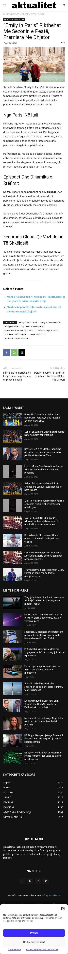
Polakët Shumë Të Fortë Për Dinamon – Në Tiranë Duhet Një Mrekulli (49, 376)
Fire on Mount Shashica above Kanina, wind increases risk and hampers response (44, 469)
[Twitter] (30, 881)
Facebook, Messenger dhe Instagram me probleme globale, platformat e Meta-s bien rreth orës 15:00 (43, 635)
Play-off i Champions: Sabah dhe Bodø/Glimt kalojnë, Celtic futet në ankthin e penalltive (42, 417)
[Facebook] (6, 352)
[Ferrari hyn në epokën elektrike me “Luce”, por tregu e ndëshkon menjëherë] (12, 671)
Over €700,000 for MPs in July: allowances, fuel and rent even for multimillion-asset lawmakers (42, 521)
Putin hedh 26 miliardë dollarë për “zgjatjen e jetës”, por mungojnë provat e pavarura (44, 652)
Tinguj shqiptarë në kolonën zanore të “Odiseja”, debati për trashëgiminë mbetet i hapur (44, 600)
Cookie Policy (14, 949)
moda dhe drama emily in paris (19, 330)
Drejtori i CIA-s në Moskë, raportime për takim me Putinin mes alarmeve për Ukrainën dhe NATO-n (43, 452)
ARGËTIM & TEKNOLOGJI (33, 14)
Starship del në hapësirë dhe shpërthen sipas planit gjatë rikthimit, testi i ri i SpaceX (43, 686)
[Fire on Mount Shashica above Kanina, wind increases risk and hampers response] (12, 471)
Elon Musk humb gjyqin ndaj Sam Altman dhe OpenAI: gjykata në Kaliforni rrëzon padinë (41, 704)
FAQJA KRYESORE (11, 14)
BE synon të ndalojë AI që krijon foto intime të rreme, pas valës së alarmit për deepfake (43, 755)
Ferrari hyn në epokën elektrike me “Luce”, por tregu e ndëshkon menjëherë (42, 669)
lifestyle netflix (11, 326)
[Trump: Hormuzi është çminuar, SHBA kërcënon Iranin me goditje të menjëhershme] (12, 574)
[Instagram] (38, 881)
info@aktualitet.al (51, 895)
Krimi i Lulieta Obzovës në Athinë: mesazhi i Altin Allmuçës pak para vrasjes (42, 538)
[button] (63, 908)
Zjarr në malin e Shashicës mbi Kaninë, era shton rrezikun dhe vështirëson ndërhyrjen (44, 503)
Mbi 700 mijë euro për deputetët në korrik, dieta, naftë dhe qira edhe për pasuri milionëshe (43, 555)
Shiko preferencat (34, 942)
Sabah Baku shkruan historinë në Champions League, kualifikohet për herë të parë (43, 486)
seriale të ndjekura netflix (16, 338)
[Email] (21, 352)
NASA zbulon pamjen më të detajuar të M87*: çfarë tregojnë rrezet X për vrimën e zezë (43, 617)
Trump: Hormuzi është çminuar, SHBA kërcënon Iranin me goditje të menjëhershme (44, 573)
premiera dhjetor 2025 (47, 330)
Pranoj (34, 932)
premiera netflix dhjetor (16, 334)
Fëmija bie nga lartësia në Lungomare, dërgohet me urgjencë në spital (17, 376)
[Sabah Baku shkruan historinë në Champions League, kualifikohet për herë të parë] (12, 488)
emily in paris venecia (50, 322)
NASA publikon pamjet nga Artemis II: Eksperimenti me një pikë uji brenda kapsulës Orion (43, 738)
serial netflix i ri (37, 334)
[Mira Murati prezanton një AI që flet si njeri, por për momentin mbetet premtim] (12, 723)
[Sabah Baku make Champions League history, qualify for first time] (12, 436)
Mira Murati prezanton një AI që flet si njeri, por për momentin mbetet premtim (43, 721)
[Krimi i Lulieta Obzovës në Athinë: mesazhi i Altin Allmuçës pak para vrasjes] (12, 540)
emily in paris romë (28, 322)
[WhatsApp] (14, 352)
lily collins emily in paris (32, 326)
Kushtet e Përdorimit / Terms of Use (42, 949)
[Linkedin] (46, 881)
